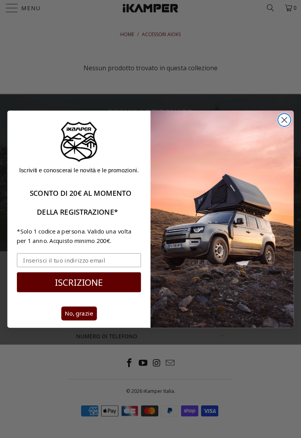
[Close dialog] (284, 119)
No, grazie (79, 313)
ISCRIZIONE (79, 282)
